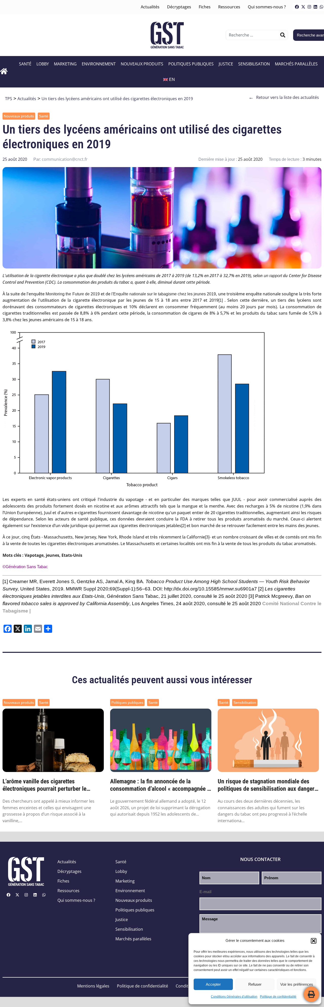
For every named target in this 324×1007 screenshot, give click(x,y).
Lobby (42, 64)
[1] (220, 300)
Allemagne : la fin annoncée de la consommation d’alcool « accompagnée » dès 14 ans (160, 785)
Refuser (254, 984)
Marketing (65, 64)
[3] (207, 537)
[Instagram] (309, 7)
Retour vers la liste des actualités (284, 97)
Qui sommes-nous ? (267, 7)
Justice (226, 64)
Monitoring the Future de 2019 (72, 294)
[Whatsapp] (44, 894)
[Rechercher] (283, 35)
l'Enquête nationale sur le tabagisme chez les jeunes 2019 (163, 294)
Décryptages (179, 7)
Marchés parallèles (296, 64)
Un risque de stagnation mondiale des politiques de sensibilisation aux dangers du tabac (267, 785)
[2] (183, 526)
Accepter (213, 984)
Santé (25, 64)
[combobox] (253, 35)
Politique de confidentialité (278, 996)
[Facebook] (297, 7)
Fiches (205, 7)
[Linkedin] (315, 7)
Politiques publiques (191, 64)
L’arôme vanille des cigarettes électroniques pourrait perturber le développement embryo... (44, 785)
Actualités (150, 7)
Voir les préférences (296, 984)
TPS (8, 98)
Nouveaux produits (142, 64)
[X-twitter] (303, 7)
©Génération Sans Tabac (25, 567)
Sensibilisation (254, 64)
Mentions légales (93, 986)
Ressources (229, 7)
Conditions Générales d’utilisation (234, 996)
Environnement (99, 64)
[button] (313, 940)
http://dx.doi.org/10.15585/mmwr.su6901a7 (210, 588)
